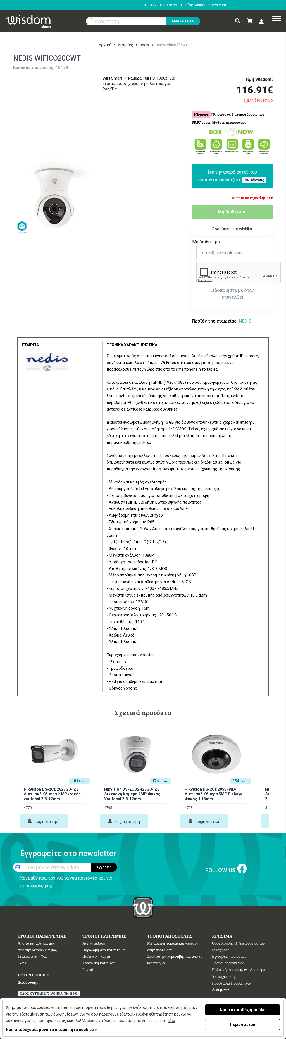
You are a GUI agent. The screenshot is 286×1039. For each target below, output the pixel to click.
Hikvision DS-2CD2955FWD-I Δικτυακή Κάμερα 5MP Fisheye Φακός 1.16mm (213, 794)
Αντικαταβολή (93, 943)
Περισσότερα (242, 1024)
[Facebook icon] (242, 869)
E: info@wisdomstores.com (203, 5)
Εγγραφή (104, 867)
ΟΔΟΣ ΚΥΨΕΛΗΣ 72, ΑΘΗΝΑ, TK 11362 (49, 993)
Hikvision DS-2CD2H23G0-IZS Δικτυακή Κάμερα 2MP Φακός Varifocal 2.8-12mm (132, 794)
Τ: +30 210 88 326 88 (160, 5)
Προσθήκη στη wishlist (232, 229)
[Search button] (238, 21)
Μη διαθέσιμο (232, 212)
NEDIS (144, 45)
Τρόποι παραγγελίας (228, 963)
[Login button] (261, 21)
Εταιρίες (125, 45)
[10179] (53, 196)
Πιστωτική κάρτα (96, 956)
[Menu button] (277, 19)
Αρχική (105, 45)
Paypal (87, 970)
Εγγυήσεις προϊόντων (229, 956)
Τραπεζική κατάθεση (98, 963)
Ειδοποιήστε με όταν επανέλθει (232, 294)
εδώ (171, 1020)
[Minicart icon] (250, 21)
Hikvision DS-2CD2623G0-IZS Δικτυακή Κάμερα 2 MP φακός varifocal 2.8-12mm (52, 794)
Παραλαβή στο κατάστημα (103, 950)
